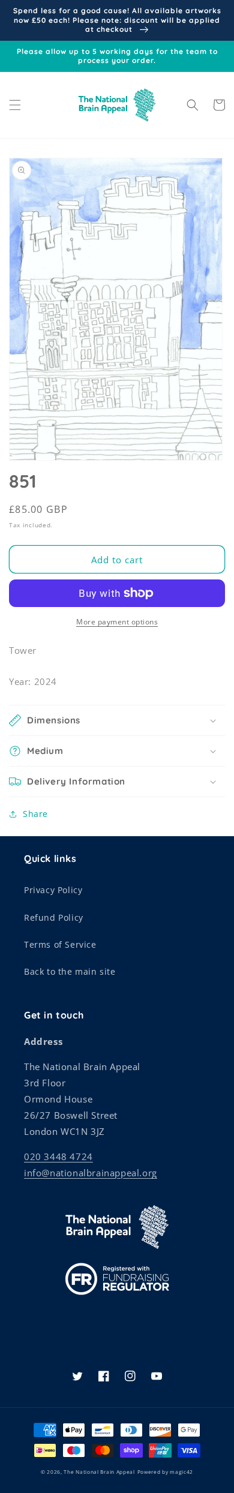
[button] (15, 105)
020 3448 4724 (58, 1156)
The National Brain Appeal (99, 1471)
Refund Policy (53, 917)
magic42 (181, 1471)
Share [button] (35, 813)
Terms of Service (60, 944)
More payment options (117, 622)
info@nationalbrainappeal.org (90, 1173)
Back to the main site (70, 971)
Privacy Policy (53, 890)
